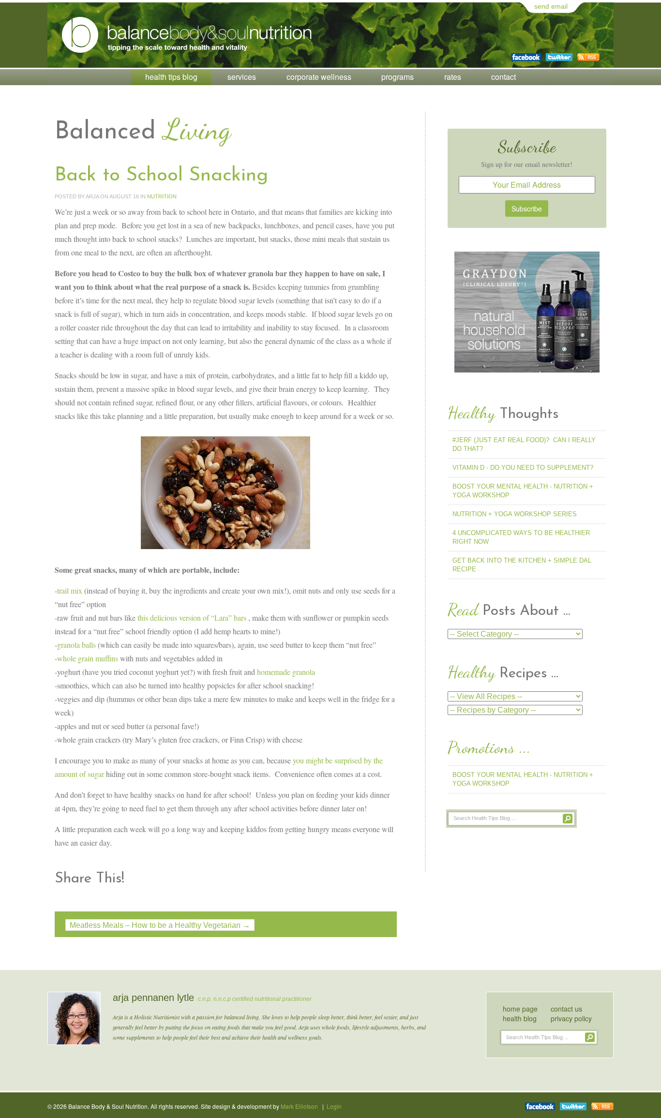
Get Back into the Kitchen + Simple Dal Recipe (521, 565)
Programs (397, 76)
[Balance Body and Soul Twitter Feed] (559, 54)
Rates (452, 76)
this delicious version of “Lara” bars (191, 617)
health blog (520, 1018)
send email (551, 6)
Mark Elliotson (299, 1106)
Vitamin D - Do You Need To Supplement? (522, 467)
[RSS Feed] (588, 54)
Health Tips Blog (171, 76)
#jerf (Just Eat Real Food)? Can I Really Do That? (524, 444)
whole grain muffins (87, 658)
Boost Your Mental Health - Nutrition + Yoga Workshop (522, 491)
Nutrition (162, 196)
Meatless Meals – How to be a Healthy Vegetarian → (160, 925)
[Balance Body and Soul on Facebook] (526, 54)
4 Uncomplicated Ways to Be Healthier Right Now (521, 537)
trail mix (69, 590)
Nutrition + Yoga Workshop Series (514, 514)
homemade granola (286, 672)
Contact (503, 76)
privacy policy (571, 1018)
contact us (566, 1009)
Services (241, 76)
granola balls (76, 645)
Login (334, 1106)
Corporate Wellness (318, 76)
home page (520, 1009)
